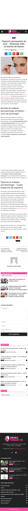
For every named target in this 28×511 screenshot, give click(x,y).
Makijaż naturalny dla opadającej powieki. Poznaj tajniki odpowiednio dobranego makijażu (18, 288)
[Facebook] (12, 452)
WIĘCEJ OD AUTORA (6, 275)
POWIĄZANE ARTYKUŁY (7, 273)
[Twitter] (16, 452)
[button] (26, 32)
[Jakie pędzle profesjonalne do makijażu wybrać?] (4, 280)
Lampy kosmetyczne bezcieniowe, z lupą (10, 490)
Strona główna (4, 35)
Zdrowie (2, 352)
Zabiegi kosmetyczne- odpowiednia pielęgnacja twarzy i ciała (21, 250)
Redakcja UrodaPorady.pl (10, 49)
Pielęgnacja (11, 471)
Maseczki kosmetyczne (6, 498)
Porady (2, 360)
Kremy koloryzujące (5, 485)
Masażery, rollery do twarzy (7, 492)
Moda (2, 376)
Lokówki (3, 496)
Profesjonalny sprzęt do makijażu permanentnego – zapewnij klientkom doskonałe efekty (18, 294)
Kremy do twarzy (5, 503)
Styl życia (11, 464)
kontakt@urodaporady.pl (19, 448)
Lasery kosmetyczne (5, 501)
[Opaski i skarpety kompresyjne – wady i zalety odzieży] (4, 462)
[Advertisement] (14, 15)
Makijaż (14, 37)
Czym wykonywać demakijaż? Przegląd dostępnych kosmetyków (7, 250)
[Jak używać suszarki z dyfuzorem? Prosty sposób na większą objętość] (4, 469)
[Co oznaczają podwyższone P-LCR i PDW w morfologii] (4, 476)
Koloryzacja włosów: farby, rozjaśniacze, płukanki (12, 494)
